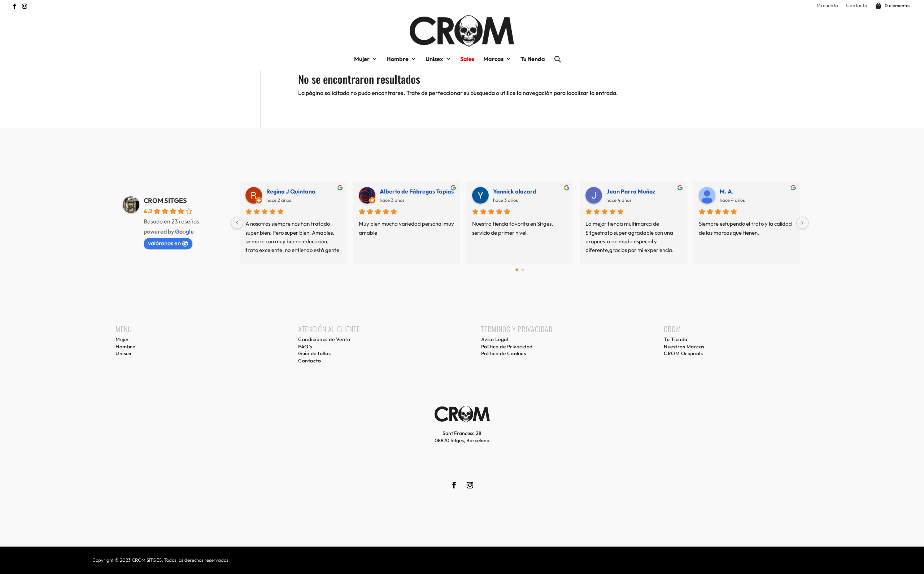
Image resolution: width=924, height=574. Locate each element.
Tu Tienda (676, 339)
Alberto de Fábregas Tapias (394, 191)
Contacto (856, 6)
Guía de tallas (314, 353)
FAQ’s (305, 346)
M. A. (704, 191)
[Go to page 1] (523, 270)
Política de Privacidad (507, 346)
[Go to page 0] (516, 270)
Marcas (493, 58)
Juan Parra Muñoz (608, 191)
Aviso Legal (495, 339)
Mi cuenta (827, 6)
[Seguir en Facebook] (13, 6)
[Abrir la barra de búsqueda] (557, 59)
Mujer (362, 58)
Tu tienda (532, 58)
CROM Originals (683, 353)
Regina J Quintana (268, 191)
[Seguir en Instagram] (23, 6)
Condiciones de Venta (324, 339)
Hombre (398, 58)
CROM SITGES (165, 200)
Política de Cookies (503, 353)
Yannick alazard (492, 191)
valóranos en (164, 243)
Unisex (434, 58)
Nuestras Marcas (684, 346)
